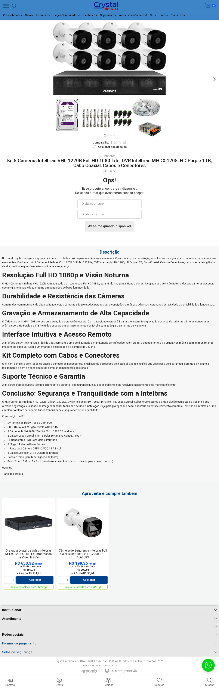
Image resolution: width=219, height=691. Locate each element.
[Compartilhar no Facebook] (111, 142)
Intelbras (109, 155)
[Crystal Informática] (106, 6)
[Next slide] (214, 79)
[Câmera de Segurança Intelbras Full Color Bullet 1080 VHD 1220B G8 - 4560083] (82, 544)
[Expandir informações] (109, 626)
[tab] (105, 135)
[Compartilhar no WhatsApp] (115, 142)
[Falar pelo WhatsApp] (208, 665)
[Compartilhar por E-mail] (124, 142)
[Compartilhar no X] (119, 142)
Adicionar (35, 579)
